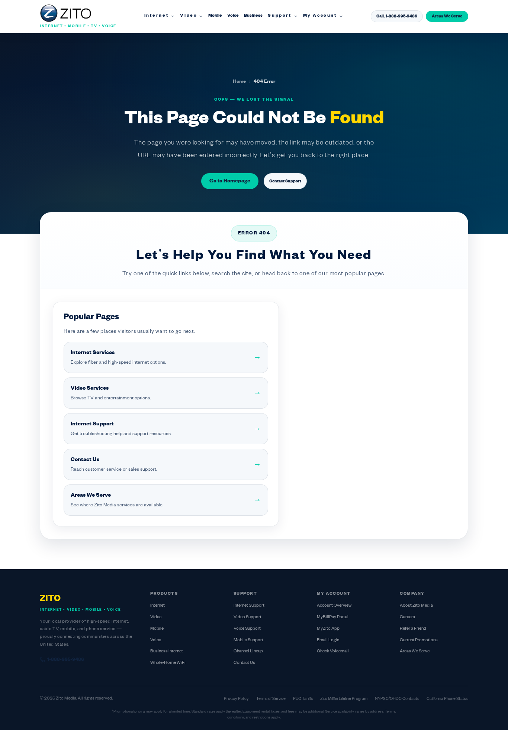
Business (253, 16)
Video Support (247, 617)
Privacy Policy (236, 699)
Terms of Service (271, 699)
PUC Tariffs (303, 699)
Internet (156, 16)
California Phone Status (447, 699)
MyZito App (328, 629)
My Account (320, 16)
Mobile (215, 16)
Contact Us (244, 663)
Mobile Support (248, 640)
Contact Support (285, 181)
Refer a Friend (413, 629)
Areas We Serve (447, 16)
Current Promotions (419, 640)
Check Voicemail (333, 651)
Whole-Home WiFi (168, 663)
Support (280, 16)
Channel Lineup (248, 651)
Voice (233, 16)
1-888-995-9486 (65, 660)
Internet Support (249, 606)
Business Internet (166, 651)
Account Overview (334, 606)
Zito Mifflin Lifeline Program (343, 699)
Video (188, 16)
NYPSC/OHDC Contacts (397, 699)
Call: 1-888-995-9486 (396, 16)
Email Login (328, 640)
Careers (407, 617)
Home (239, 82)
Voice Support (247, 629)
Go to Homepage (229, 181)
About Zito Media (416, 606)
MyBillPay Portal (332, 617)
